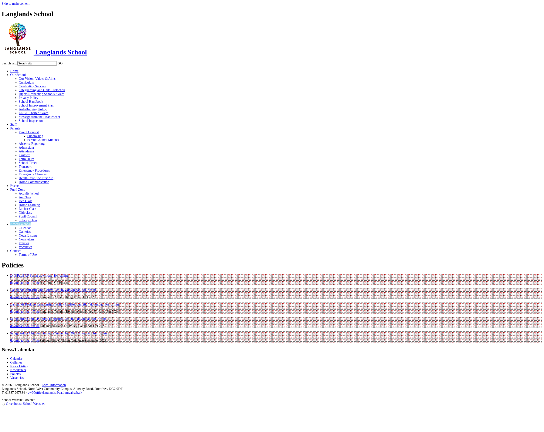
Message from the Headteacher (39, 117)
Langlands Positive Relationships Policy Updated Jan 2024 (50, 304)
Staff (13, 124)
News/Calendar (20, 224)
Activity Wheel (29, 193)
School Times (28, 163)
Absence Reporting (32, 143)
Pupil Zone (17, 189)
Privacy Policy (28, 97)
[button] (65, 62)
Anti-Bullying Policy (33, 109)
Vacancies (25, 247)
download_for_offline (53, 275)
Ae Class (25, 197)
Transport (25, 166)
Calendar (25, 228)
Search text (9, 63)
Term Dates (26, 159)
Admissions (26, 147)
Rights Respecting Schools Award (41, 94)
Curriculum (26, 82)
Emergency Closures (33, 174)
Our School (18, 75)
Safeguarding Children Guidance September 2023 (44, 333)
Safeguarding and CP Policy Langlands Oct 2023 (43, 319)
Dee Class (25, 201)
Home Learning (29, 205)
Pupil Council (28, 216)
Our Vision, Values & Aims (37, 78)
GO (60, 63)
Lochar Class (27, 208)
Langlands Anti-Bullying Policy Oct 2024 (38, 290)
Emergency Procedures (34, 170)
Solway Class (28, 220)
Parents (15, 128)
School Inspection (31, 120)
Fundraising (35, 136)
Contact (15, 251)
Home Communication (34, 182)
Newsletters (26, 239)
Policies (24, 243)
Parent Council (29, 132)
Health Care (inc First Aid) (36, 178)
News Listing (28, 235)
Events (14, 186)
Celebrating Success (32, 86)
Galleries (25, 231)
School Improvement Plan (36, 105)
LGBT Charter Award (33, 113)
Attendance (26, 151)
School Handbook (31, 101)
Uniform (24, 155)
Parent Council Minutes (43, 140)
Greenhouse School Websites (25, 403)
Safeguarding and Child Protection (42, 90)
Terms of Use (28, 254)
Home (14, 71)
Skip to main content (15, 3)
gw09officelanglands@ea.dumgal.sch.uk (55, 392)
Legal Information (54, 385)
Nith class (25, 212)
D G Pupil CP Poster (24, 275)
